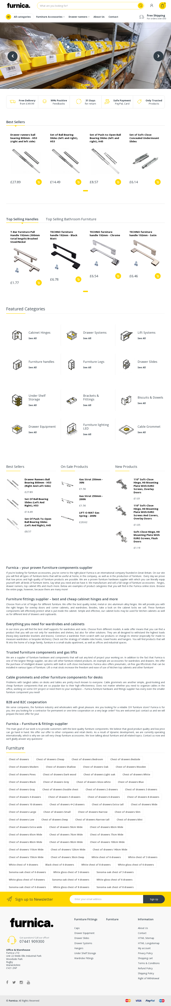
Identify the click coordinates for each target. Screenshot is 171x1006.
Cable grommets (113, 682)
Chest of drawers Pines (22, 774)
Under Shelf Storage (37, 397)
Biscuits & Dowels (150, 397)
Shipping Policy (146, 973)
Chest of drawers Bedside (125, 759)
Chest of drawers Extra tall (108, 804)
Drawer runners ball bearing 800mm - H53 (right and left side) (23, 138)
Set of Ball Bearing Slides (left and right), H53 (64, 138)
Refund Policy (145, 968)
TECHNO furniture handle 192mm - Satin (142, 233)
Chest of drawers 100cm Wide (107, 842)
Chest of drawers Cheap (50, 759)
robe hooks (96, 639)
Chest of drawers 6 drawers (104, 796)
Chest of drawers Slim (127, 811)
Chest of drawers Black (22, 781)
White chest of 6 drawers (106, 857)
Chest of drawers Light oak (99, 774)
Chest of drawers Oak (95, 766)
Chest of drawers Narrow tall (92, 819)
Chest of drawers (19, 759)
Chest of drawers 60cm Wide (106, 827)
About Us (143, 928)
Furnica (13, 1000)
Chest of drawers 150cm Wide (26, 857)
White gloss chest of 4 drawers (27, 879)
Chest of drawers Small (57, 811)
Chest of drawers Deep (54, 819)
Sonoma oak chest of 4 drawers (70, 879)
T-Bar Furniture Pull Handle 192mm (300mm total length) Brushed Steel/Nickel (25, 236)
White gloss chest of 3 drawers (71, 872)
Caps (77, 928)
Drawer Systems (95, 333)
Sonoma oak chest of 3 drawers (115, 872)
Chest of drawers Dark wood (59, 774)
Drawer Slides (147, 362)
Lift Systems (146, 333)
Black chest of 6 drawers (59, 864)
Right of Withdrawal (148, 978)
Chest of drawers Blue (131, 781)
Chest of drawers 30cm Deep (67, 857)
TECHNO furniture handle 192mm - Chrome (105, 233)
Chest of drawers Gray (22, 789)
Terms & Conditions (149, 963)
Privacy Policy (145, 953)
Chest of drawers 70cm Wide (66, 834)
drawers (149, 660)
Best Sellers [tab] (15, 122)
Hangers (78, 948)
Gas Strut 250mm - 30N (91, 481)
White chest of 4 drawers (23, 864)
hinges (33, 604)
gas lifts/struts (144, 664)
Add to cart (39, 182)
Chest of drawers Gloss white (93, 781)
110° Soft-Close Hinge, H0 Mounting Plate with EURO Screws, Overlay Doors (146, 486)
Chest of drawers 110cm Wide (26, 849)
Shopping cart (145, 958)
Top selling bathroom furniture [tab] (71, 219)
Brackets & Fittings (91, 397)
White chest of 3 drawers (142, 857)
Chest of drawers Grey (56, 781)
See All (33, 338)
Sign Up (154, 899)
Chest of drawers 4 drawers (25, 796)
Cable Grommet (149, 427)
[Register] (152, 6)
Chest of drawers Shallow (61, 766)
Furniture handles (41, 362)
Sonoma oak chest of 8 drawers (115, 887)
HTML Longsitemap (148, 943)
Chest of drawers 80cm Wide (25, 842)
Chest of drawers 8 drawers (143, 796)
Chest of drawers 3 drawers (141, 789)
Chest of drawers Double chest (60, 789)
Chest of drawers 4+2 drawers (67, 804)
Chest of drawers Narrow (92, 811)
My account (144, 948)
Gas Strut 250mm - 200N (91, 497)
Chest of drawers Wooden (131, 766)
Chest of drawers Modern (24, 766)
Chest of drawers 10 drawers (25, 804)
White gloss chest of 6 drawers (136, 864)
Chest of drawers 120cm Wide (68, 849)
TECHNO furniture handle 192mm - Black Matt (63, 235)
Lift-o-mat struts (55, 667)
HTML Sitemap (146, 938)
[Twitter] (14, 982)
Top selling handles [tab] (22, 219)
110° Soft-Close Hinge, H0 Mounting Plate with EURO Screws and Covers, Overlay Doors (146, 512)
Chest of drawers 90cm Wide (66, 842)
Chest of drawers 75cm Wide (106, 834)
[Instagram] (21, 982)
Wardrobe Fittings (84, 958)
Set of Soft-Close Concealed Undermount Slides (144, 138)
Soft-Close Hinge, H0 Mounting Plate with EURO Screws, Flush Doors (147, 536)
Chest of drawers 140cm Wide (110, 849)
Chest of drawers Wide (144, 804)
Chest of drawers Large (22, 811)
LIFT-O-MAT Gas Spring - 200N (89, 514)
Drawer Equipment (42, 427)
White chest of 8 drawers (96, 864)
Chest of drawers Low (21, 819)
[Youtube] (28, 982)
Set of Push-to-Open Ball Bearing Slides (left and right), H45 (105, 138)
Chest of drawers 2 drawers (102, 789)
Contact (142, 933)
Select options (78, 182)
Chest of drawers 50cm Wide (65, 827)
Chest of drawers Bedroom (87, 759)
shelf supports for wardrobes (59, 629)
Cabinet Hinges (39, 333)
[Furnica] (31, 922)
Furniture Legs (93, 362)
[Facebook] (7, 982)
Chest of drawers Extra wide (25, 827)
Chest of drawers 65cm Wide (25, 834)
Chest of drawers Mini (129, 819)
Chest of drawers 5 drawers (64, 796)
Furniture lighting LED (96, 427)
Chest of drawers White (136, 774)
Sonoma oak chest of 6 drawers (27, 872)
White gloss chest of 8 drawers (71, 887)
